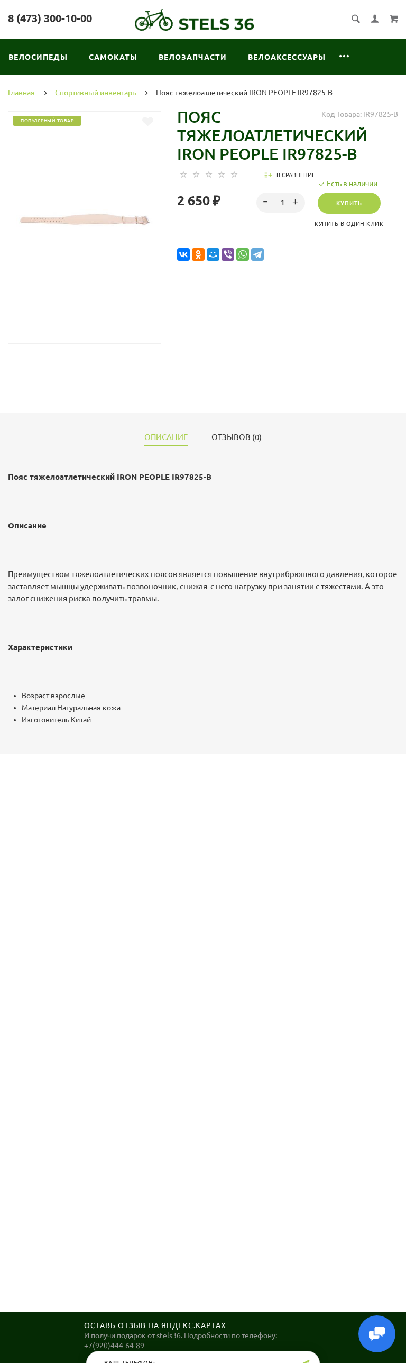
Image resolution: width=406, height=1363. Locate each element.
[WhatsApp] (242, 254)
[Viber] (228, 254)
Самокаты (113, 57)
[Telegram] (257, 254)
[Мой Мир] (213, 254)
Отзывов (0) (236, 437)
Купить (349, 203)
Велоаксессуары (287, 57)
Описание (166, 437)
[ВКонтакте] (183, 254)
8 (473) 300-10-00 (50, 18)
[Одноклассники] (198, 254)
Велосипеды (38, 57)
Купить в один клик (349, 224)
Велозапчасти (193, 57)
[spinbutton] (281, 203)
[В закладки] (147, 121)
